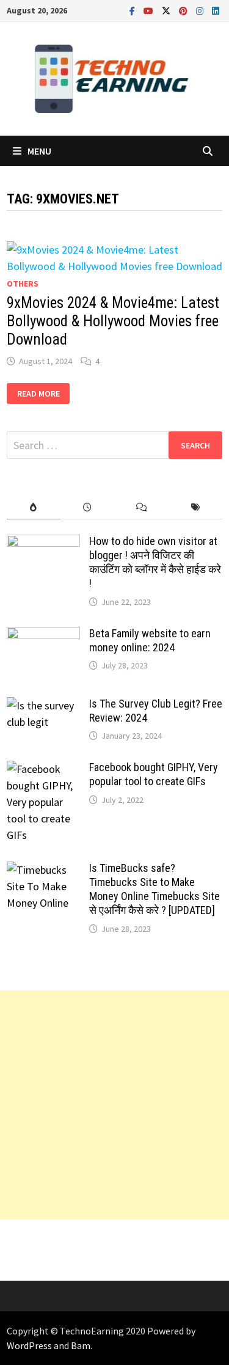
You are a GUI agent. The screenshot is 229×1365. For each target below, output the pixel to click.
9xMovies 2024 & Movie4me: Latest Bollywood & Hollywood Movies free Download (113, 321)
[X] (167, 10)
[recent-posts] (87, 507)
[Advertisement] (114, 1105)
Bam (80, 1345)
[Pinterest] (184, 10)
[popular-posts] (33, 507)
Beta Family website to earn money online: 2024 (150, 640)
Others (22, 283)
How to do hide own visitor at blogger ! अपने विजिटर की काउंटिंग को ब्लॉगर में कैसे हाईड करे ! (155, 562)
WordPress (29, 1345)
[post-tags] (195, 507)
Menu (39, 151)
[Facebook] (133, 10)
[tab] (33, 507)
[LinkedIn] (215, 10)
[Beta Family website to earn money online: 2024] (43, 635)
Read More (40, 393)
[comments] (142, 507)
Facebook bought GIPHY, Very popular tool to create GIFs (153, 774)
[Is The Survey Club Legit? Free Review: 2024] (43, 705)
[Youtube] (149, 10)
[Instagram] (201, 10)
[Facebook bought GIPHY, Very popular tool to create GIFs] (43, 769)
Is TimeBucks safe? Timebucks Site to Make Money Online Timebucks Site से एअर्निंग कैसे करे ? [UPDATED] (154, 889)
